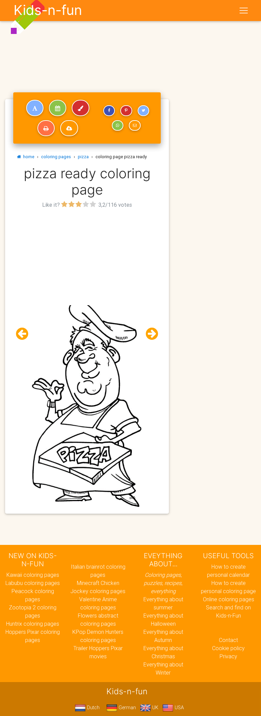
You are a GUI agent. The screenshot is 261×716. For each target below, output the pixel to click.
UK (154, 707)
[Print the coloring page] (46, 128)
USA (178, 707)
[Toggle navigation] (243, 10)
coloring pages (56, 157)
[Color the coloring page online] (80, 108)
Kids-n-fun (48, 10)
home (27, 157)
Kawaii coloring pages (32, 574)
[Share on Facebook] (109, 110)
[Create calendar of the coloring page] (57, 108)
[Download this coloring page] (69, 128)
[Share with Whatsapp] (117, 125)
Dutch (93, 707)
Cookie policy (228, 648)
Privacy (228, 656)
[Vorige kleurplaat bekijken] (25, 334)
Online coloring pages (228, 599)
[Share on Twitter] (143, 110)
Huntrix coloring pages (32, 623)
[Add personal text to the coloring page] (35, 108)
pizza (83, 157)
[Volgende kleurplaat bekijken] (149, 334)
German (126, 707)
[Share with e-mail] (134, 125)
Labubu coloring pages (32, 583)
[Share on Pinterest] (126, 110)
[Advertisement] (87, 257)
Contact (228, 640)
